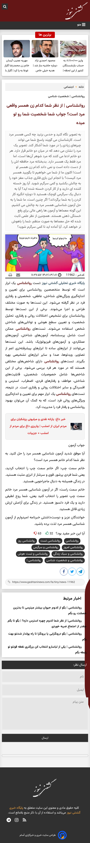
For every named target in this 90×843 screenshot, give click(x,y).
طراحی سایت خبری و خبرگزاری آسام (38, 835)
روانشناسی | (34, 560)
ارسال (45, 738)
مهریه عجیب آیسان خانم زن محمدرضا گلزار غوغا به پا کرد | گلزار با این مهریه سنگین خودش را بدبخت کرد (16, 66)
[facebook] (64, 572)
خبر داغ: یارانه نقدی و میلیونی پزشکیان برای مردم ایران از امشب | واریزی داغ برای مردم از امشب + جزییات (38, 426)
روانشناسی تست (50, 541)
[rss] (24, 820)
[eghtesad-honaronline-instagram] (16, 820)
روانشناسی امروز (73, 547)
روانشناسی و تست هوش (33, 554)
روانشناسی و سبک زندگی (68, 554)
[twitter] (72, 572)
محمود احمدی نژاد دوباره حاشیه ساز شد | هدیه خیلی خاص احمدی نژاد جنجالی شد (45, 66)
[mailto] (17, 275)
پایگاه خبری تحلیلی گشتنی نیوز (63, 283)
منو (79, 24)
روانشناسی (24, 283)
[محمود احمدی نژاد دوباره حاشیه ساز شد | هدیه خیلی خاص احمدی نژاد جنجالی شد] (45, 49)
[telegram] (9, 820)
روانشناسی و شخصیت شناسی (64, 560)
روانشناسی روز (26, 541)
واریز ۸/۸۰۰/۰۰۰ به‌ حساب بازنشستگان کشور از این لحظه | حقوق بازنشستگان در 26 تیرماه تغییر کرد (73, 66)
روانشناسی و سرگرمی (45, 547)
